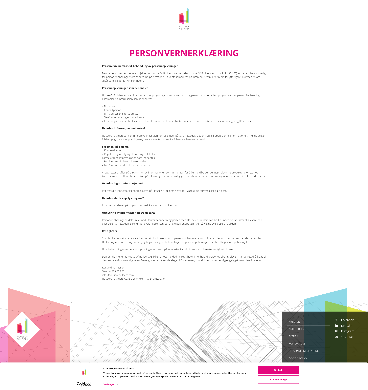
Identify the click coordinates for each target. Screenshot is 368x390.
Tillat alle (278, 370)
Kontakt (258, 18)
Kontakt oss (297, 343)
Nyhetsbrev (296, 329)
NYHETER (294, 321)
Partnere (149, 18)
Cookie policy (298, 358)
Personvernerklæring (304, 351)
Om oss (217, 18)
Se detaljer (108, 384)
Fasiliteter (123, 18)
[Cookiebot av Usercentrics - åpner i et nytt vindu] (84, 384)
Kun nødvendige (278, 379)
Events (237, 18)
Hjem (101, 18)
